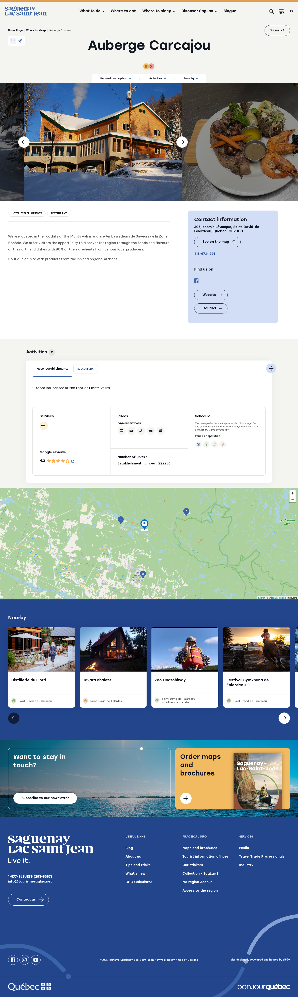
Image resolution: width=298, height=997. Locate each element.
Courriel (209, 308)
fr (291, 11)
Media (244, 848)
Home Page (15, 30)
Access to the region (200, 890)
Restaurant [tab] (85, 368)
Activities (155, 78)
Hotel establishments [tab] (52, 368)
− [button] (292, 499)
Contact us (26, 899)
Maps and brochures (199, 848)
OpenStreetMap (277, 597)
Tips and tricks (137, 865)
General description (113, 78)
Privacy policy (166, 960)
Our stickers (192, 865)
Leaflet (261, 597)
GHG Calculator (138, 882)
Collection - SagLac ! (200, 873)
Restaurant (59, 213)
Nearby (189, 78)
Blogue (229, 11)
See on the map (216, 242)
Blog (129, 848)
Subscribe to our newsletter (45, 798)
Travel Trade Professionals (261, 856)
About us (133, 856)
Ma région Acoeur (197, 882)
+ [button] (292, 493)
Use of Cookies (188, 960)
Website (209, 295)
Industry (246, 865)
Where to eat (123, 11)
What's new (135, 873)
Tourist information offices (205, 856)
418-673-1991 (204, 254)
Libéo (286, 960)
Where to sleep (36, 30)
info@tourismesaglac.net (30, 881)
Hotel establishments (27, 213)
